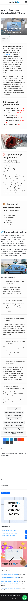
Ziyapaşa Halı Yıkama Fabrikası (14, 422)
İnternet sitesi (4, 485)
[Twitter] (7, 439)
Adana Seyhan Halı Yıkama (13, 6)
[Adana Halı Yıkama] (14, 2)
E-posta (3, 479)
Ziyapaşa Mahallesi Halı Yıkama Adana (14, 433)
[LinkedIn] (11, 439)
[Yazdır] (11, 442)
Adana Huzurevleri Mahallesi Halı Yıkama (10, 584)
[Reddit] (22, 439)
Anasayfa (4, 6)
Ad (1, 474)
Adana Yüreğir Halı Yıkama (8, 535)
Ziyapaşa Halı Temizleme (14, 415)
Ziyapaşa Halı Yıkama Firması (14, 425)
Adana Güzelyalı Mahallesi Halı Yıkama (10, 588)
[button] (24, 597)
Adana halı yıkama (14, 408)
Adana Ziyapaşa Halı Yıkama (14, 412)
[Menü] (26, 2)
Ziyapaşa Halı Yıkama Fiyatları (14, 429)
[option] (14, 26)
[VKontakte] (4, 442)
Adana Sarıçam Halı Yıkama (9, 538)
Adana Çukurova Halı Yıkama (9, 533)
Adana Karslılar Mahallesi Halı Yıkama (10, 577)
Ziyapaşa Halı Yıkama (14, 419)
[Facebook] (4, 439)
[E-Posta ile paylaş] (7, 442)
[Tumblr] (15, 439)
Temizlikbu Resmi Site (14, 598)
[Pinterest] (19, 439)
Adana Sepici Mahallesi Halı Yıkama (9, 574)
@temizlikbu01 (7, 54)
